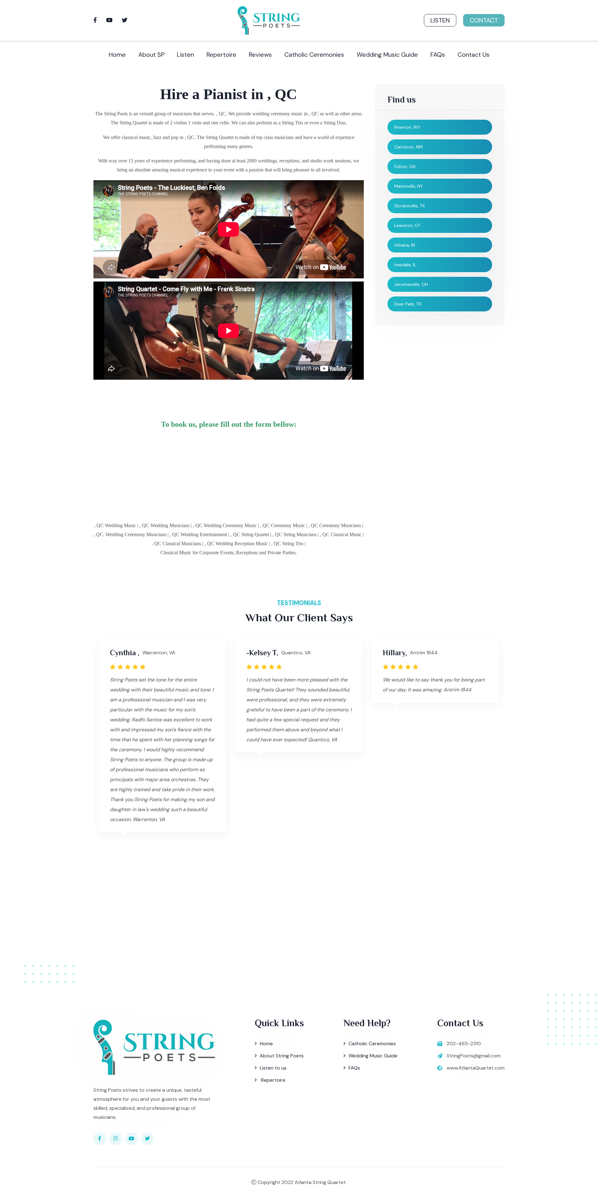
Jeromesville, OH (411, 284)
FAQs (437, 55)
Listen (440, 20)
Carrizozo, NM (408, 147)
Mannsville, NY (408, 186)
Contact (484, 20)
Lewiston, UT (407, 225)
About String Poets (282, 1055)
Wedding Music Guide (387, 55)
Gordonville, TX (409, 206)
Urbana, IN (404, 245)
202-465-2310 (464, 1043)
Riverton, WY (407, 127)
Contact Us (474, 55)
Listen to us (273, 1068)
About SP (151, 55)
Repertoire (221, 55)
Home (117, 55)
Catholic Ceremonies (314, 55)
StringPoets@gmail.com (474, 1055)
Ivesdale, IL (405, 264)
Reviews (260, 55)
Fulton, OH (404, 166)
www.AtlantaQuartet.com (476, 1068)
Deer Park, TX (407, 304)
